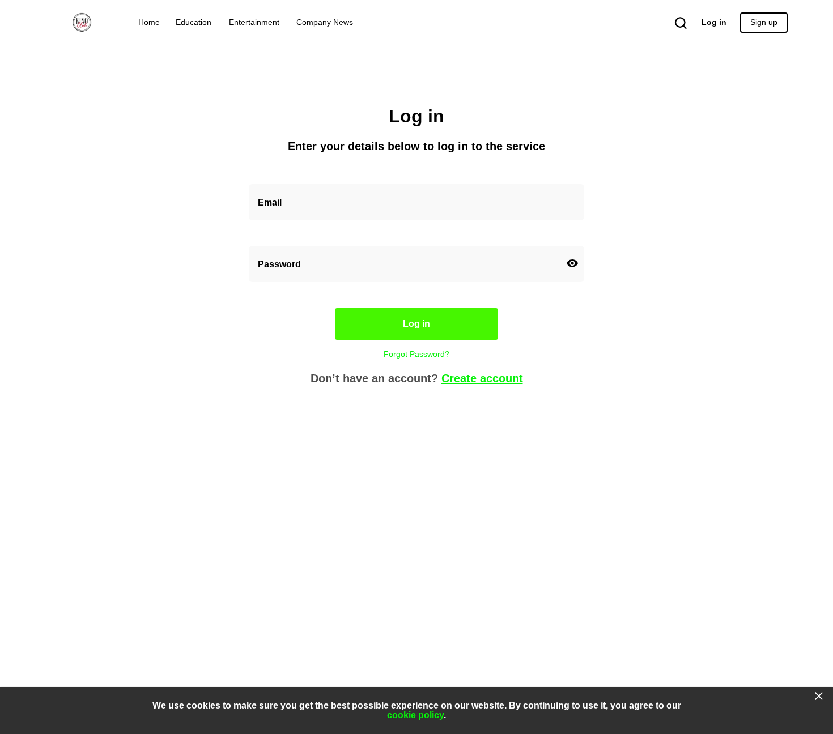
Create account (482, 378)
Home (149, 22)
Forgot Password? (416, 354)
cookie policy (415, 715)
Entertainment (254, 22)
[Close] (819, 696)
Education (193, 22)
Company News (324, 22)
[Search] (674, 22)
